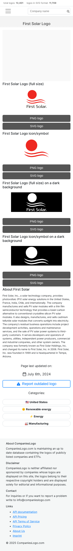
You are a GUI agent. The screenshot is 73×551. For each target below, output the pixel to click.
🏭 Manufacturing (36, 423)
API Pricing (20, 516)
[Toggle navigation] (8, 11)
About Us (19, 531)
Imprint (17, 535)
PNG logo (36, 118)
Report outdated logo (39, 384)
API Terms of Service (26, 521)
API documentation (25, 512)
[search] (66, 11)
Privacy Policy (22, 526)
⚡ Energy (36, 416)
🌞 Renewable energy (36, 409)
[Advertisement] (36, 53)
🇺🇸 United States (36, 402)
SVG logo (36, 126)
